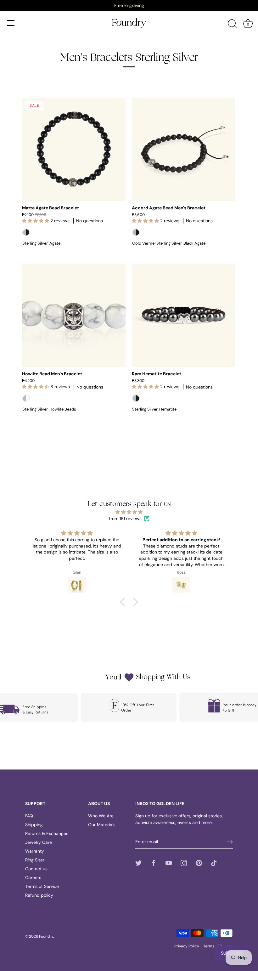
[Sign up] (230, 842)
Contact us (36, 869)
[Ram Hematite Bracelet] (183, 315)
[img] (129, 511)
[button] (124, 602)
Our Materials (101, 824)
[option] (129, 5)
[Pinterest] (199, 863)
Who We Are (101, 816)
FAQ (29, 816)
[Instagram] (184, 863)
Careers (33, 877)
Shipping (34, 824)
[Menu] (11, 23)
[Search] (232, 24)
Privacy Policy (186, 946)
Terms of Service (42, 886)
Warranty (34, 851)
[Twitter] (138, 863)
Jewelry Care (38, 842)
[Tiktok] (214, 863)
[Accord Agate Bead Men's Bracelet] (183, 149)
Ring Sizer (34, 860)
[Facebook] (153, 863)
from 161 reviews (125, 518)
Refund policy (39, 895)
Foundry (46, 936)
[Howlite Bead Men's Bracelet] (74, 315)
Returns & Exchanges (46, 833)
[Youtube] (168, 863)
